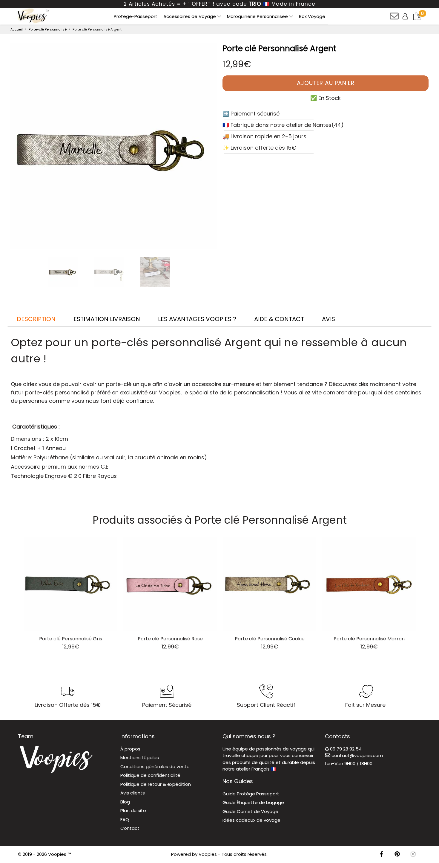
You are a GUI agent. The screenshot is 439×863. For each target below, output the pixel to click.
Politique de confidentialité (150, 775)
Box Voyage (312, 16)
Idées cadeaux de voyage (251, 820)
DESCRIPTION (36, 319)
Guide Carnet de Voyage (250, 811)
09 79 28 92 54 (345, 749)
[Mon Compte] (406, 16)
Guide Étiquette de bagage (253, 802)
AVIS (328, 319)
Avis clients (132, 793)
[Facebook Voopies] (381, 854)
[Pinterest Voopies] (397, 854)
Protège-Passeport (135, 16)
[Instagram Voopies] (413, 854)
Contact (129, 828)
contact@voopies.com (356, 755)
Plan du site (133, 810)
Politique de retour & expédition (155, 784)
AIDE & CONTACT (279, 319)
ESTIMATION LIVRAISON (106, 319)
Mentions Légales (139, 757)
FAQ (124, 819)
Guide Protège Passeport (250, 794)
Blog (125, 802)
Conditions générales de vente (155, 766)
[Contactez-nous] (395, 18)
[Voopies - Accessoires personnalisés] (33, 16)
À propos (130, 749)
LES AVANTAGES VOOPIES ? (197, 319)
